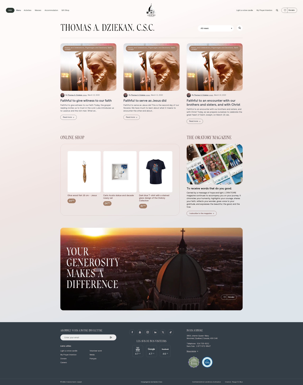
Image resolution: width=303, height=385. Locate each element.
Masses (38, 10)
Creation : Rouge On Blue (234, 382)
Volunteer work (96, 351)
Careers (63, 362)
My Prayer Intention (264, 10)
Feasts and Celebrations (74, 48)
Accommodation (51, 10)
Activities (27, 10)
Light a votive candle (244, 10)
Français (93, 359)
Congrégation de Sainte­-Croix (151, 382)
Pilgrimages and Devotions (96, 48)
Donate (231, 297)
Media (92, 355)
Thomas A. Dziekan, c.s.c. (77, 95)
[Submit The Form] (111, 337)
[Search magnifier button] (277, 10)
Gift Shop (65, 10)
